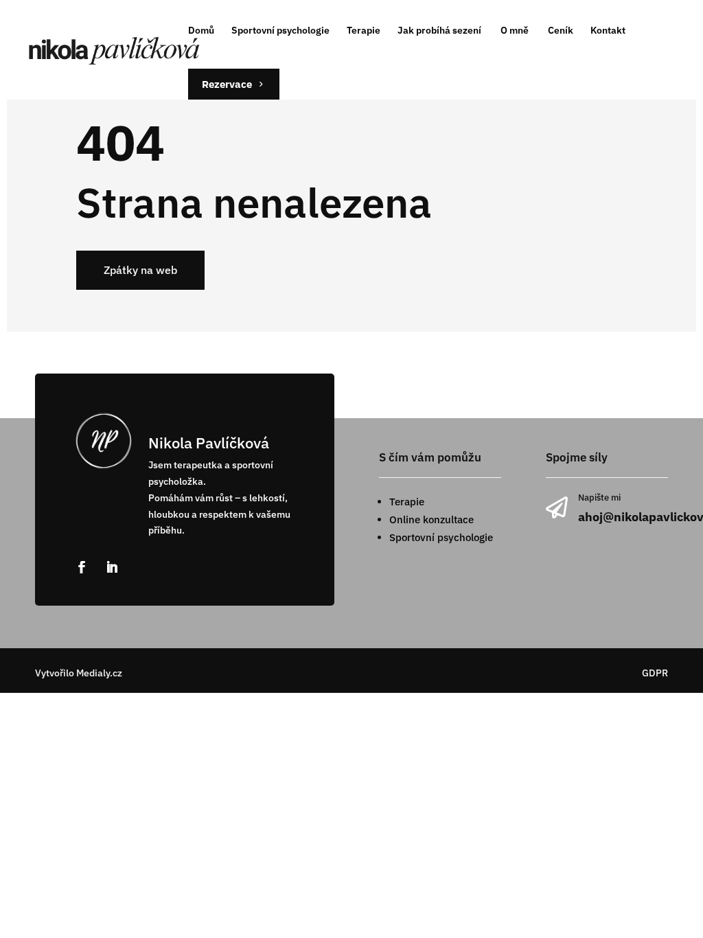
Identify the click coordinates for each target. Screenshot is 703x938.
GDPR (655, 673)
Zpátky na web (140, 270)
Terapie (406, 501)
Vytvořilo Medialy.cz (78, 673)
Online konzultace (431, 519)
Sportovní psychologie (441, 537)
